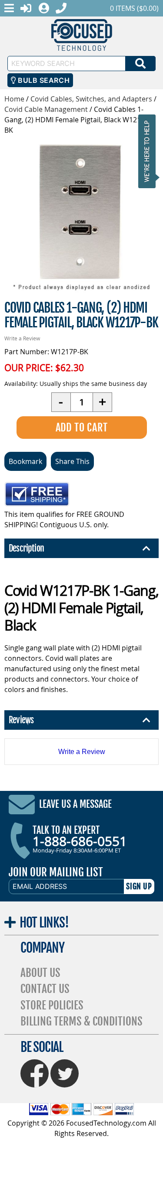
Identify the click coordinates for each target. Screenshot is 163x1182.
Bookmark (25, 461)
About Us (40, 973)
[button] (149, 151)
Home (14, 99)
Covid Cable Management (46, 109)
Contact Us (45, 989)
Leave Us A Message (75, 804)
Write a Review (22, 338)
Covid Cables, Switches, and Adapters (91, 99)
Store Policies (51, 1005)
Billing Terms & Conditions (81, 1021)
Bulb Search (43, 80)
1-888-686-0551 (80, 841)
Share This (72, 461)
